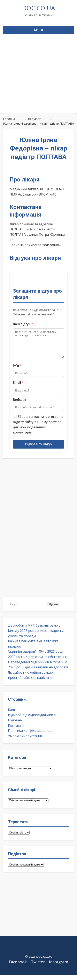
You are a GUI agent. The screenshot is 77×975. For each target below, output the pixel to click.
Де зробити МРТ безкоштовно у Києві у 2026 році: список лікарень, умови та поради (36, 630)
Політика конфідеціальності (31, 730)
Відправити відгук (38, 444)
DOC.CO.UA (38, 8)
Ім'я (17, 365)
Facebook (18, 962)
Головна (15, 720)
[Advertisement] (38, 81)
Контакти (16, 725)
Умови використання (25, 736)
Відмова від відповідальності (32, 715)
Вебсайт (20, 399)
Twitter (38, 962)
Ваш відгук (23, 324)
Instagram (58, 962)
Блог (11, 709)
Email (18, 382)
